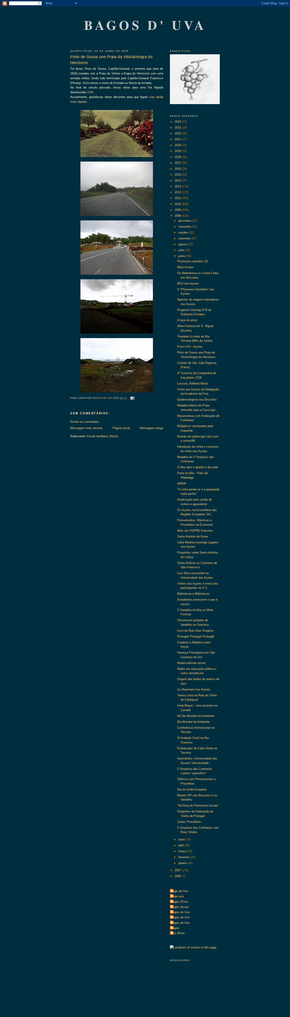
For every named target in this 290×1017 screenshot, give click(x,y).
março (182, 851)
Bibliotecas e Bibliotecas (193, 593)
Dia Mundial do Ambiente (193, 721)
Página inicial (121, 428)
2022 (178, 133)
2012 (178, 192)
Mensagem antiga (151, 428)
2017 (178, 163)
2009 (178, 210)
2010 (178, 204)
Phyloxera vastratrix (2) (192, 261)
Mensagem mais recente (86, 428)
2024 (178, 121)
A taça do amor (187, 320)
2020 (178, 145)
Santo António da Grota (192, 536)
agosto (183, 244)
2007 (178, 870)
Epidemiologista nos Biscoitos (197, 399)
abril (181, 845)
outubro (183, 232)
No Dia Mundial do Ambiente (195, 716)
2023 (178, 127)
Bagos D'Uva (179, 901)
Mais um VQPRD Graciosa (195, 530)
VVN (90, 92)
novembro (185, 226)
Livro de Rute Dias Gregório (195, 630)
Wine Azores (185, 267)
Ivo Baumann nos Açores (193, 689)
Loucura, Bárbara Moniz (192, 383)
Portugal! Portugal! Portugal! (195, 636)
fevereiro (184, 857)
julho (181, 250)
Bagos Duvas (180, 907)
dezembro (185, 220)
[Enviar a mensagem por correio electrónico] (132, 398)
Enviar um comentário (84, 421)
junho (182, 256)
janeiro (183, 863)
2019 (178, 151)
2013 (178, 186)
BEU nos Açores (188, 283)
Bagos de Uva (180, 912)
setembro (184, 238)
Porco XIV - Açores (190, 346)
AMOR (181, 483)
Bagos (175, 928)
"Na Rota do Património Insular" (198, 805)
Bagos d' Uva (145, 24)
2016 (178, 168)
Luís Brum (178, 933)
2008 (178, 215)
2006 (178, 876)
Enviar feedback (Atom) (102, 436)
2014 (178, 180)
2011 (178, 198)
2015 (178, 174)
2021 (178, 139)
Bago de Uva (179, 891)
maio (182, 839)
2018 (178, 157)
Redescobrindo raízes (191, 663)
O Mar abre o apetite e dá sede (197, 467)
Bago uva (177, 896)
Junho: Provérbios (189, 822)
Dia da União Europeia (191, 789)
